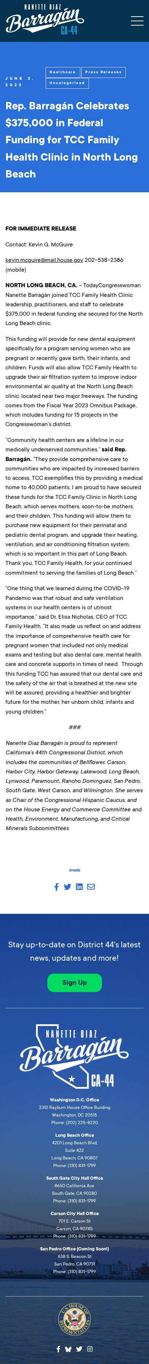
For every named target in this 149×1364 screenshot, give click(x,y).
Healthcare (63, 72)
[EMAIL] (91, 887)
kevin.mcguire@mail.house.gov (44, 259)
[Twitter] (79, 1349)
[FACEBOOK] (56, 887)
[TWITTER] (67, 887)
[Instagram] (90, 1349)
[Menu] (137, 21)
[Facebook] (58, 1349)
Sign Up (75, 982)
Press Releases (103, 72)
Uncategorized (67, 83)
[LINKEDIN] (79, 887)
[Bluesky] (68, 1348)
